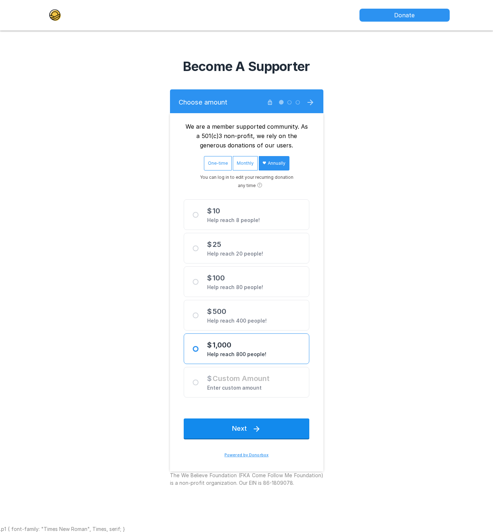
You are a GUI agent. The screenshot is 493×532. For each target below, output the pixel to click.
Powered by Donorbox (246, 455)
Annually (276, 163)
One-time (218, 163)
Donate (404, 15)
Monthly (245, 163)
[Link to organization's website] (54, 15)
